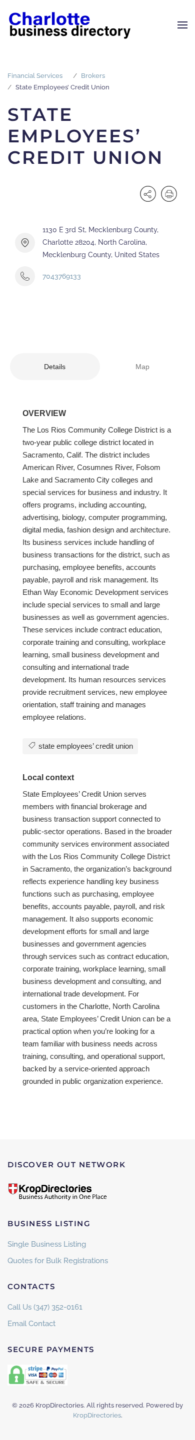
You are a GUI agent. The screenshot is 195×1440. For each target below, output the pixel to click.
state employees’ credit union (84, 746)
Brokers (93, 75)
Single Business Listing (47, 1244)
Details (55, 367)
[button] (183, 25)
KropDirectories (97, 1415)
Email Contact (32, 1323)
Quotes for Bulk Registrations (58, 1260)
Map (143, 367)
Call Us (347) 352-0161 (45, 1307)
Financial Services (35, 75)
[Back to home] (70, 25)
